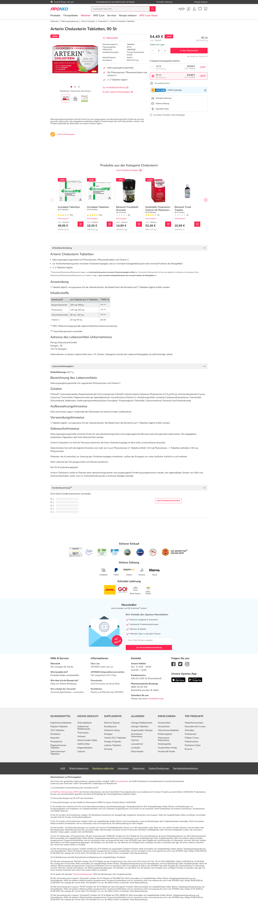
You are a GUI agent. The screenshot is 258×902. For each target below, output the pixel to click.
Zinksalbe (189, 730)
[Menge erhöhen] (165, 50)
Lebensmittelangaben (63, 366)
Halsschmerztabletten (168, 730)
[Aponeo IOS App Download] (178, 679)
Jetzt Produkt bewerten (168, 500)
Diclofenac (55, 734)
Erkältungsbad (165, 734)
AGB (62, 768)
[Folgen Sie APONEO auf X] (180, 663)
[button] (85, 15)
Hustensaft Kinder (166, 751)
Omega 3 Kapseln (112, 741)
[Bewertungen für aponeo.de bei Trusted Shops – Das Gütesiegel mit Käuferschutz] (75, 552)
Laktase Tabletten (112, 745)
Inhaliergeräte (164, 743)
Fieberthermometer (194, 722)
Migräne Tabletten (59, 726)
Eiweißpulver (110, 726)
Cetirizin (135, 740)
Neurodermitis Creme (195, 726)
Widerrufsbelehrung (78, 768)
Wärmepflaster (84, 722)
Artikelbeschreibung (62, 247)
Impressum (123, 768)
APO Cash (98, 15)
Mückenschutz (191, 741)
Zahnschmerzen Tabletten (57, 752)
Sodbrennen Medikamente (83, 727)
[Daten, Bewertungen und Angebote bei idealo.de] (140, 552)
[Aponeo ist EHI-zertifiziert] (89, 552)
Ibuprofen (55, 737)
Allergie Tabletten (139, 726)
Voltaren (81, 736)
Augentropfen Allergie (142, 730)
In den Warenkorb (189, 50)
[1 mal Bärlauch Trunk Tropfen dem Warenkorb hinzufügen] (197, 224)
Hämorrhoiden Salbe (87, 740)
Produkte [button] (55, 15)
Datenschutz (139, 768)
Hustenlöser (164, 726)
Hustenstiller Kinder (167, 747)
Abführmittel (83, 743)
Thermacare (83, 732)
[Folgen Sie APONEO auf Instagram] (187, 663)
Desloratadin (137, 751)
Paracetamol (56, 741)
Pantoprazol (190, 734)
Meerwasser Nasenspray (164, 739)
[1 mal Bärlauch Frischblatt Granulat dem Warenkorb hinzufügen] (139, 224)
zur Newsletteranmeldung (149, 647)
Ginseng (108, 749)
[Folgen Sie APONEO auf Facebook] (173, 663)
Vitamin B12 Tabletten (115, 737)
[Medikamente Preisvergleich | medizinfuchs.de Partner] (153, 552)
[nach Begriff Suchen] (152, 9)
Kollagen (108, 734)
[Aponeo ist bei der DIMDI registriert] (102, 552)
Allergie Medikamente (141, 722)
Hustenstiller (164, 722)
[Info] (205, 90)
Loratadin (135, 747)
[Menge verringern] (152, 50)
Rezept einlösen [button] (128, 15)
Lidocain (81, 751)
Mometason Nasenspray (136, 735)
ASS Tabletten (57, 730)
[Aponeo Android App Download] (195, 679)
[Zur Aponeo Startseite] (59, 8)
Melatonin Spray (112, 730)
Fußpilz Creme (192, 737)
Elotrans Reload (111, 722)
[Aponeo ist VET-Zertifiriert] (114, 552)
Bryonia (188, 749)
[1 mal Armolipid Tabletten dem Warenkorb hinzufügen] (80, 224)
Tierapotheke (70, 15)
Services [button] (111, 15)
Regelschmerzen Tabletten (58, 746)
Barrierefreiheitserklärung (185, 768)
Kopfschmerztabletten (60, 722)
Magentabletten (84, 747)
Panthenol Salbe (192, 745)
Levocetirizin (137, 743)
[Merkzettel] (200, 9)
